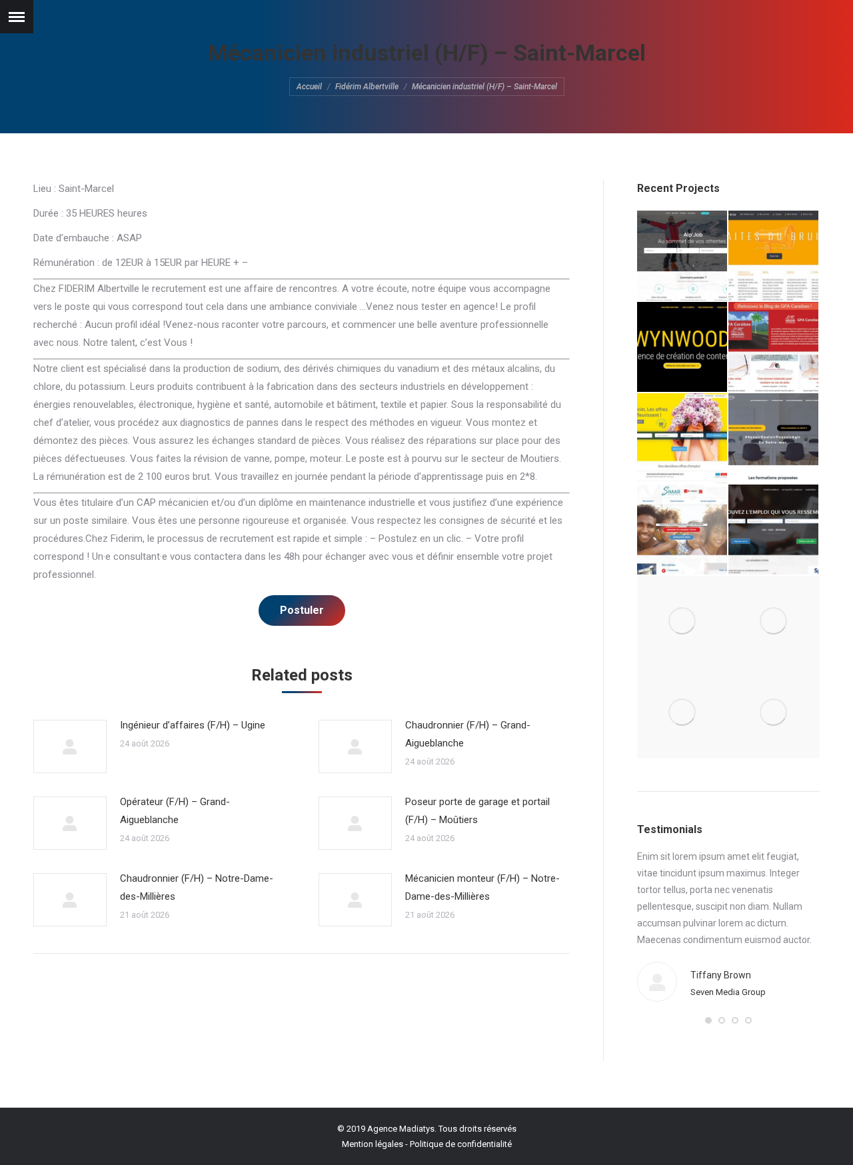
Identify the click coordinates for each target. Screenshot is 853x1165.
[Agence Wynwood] (682, 347)
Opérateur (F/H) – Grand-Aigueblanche (175, 811)
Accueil (309, 86)
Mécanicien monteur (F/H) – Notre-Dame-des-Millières (482, 887)
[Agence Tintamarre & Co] (774, 256)
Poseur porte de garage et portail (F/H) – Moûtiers (477, 811)
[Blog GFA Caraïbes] (774, 347)
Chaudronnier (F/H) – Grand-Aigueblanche (467, 734)
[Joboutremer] (774, 530)
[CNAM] (774, 712)
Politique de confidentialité (461, 1144)
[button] (708, 1020)
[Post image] (70, 746)
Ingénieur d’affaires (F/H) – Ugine (192, 725)
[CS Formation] (774, 621)
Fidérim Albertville (367, 86)
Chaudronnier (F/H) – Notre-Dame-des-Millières (196, 887)
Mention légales (372, 1144)
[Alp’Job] (682, 256)
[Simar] (682, 530)
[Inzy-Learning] (774, 439)
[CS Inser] (682, 621)
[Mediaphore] (682, 712)
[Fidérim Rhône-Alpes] (682, 439)
